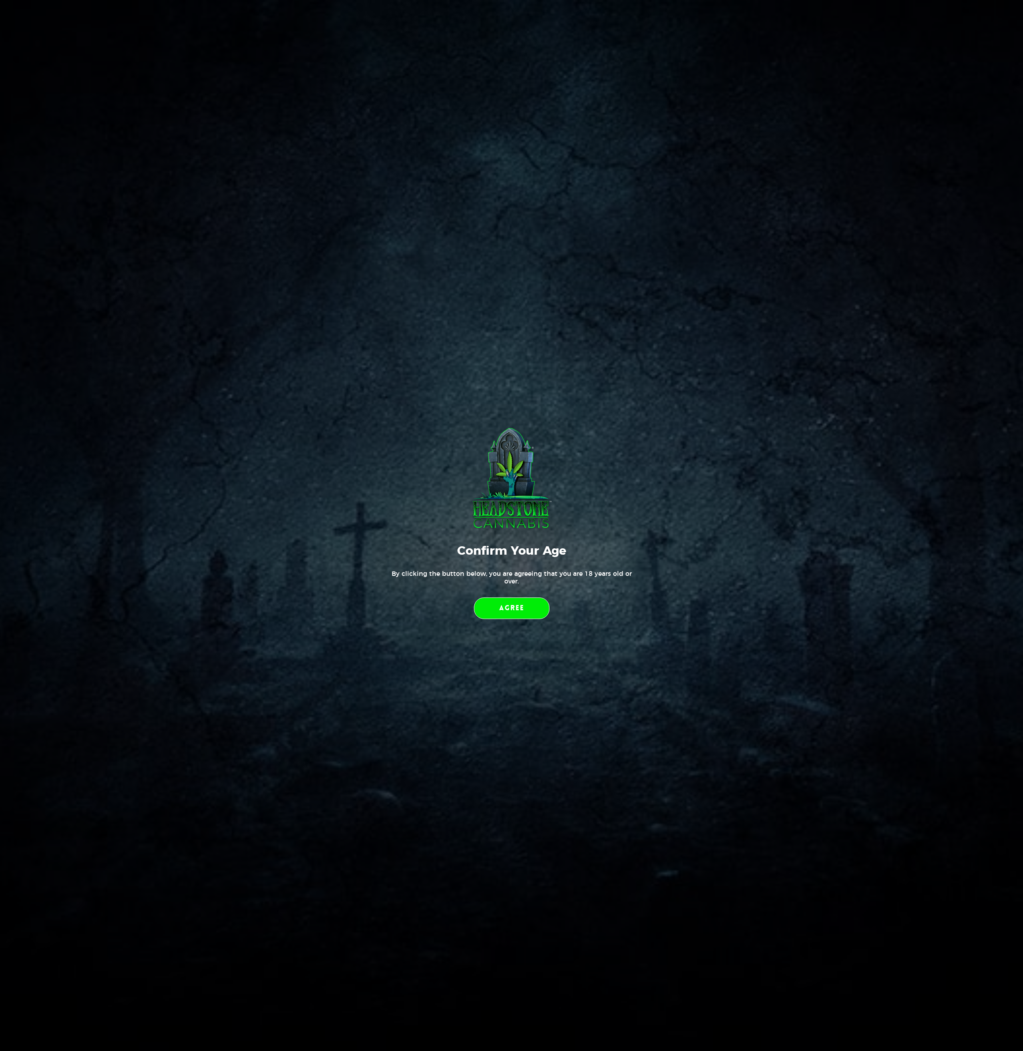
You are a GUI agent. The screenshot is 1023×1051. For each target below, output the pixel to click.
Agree (511, 608)
